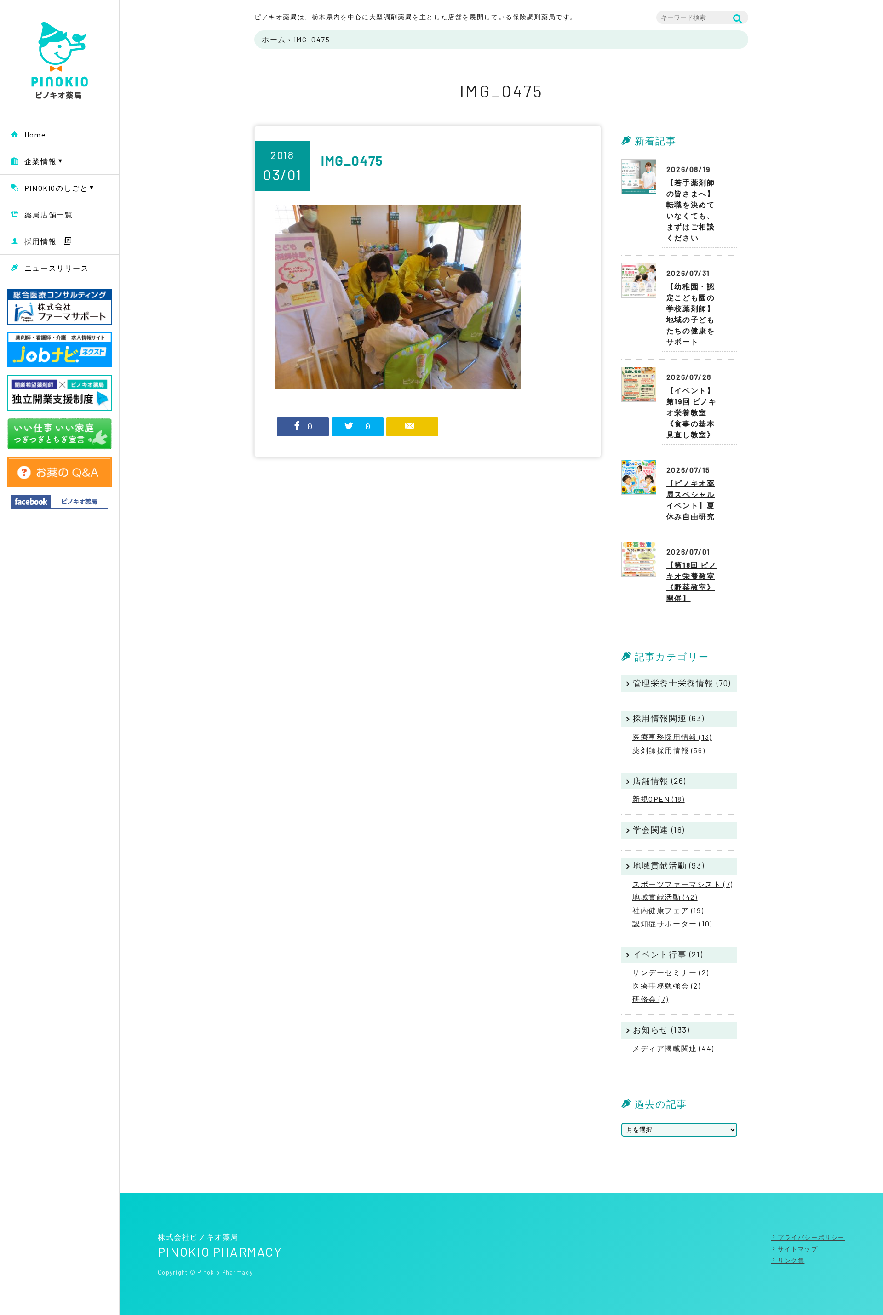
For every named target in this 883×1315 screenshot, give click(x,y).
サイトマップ (798, 1248)
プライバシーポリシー (811, 1237)
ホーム (274, 39)
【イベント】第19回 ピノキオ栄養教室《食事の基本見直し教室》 (691, 412)
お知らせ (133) (661, 1029)
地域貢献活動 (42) (665, 896)
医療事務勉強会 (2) (666, 985)
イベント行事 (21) (668, 954)
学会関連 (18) (659, 829)
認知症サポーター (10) (672, 923)
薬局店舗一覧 (48, 214)
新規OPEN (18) (658, 799)
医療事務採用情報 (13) (672, 736)
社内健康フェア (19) (668, 910)
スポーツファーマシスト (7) (682, 884)
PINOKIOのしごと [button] (56, 187)
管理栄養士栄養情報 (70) (682, 683)
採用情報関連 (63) (669, 718)
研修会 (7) (650, 999)
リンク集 (791, 1260)
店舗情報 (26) (659, 781)
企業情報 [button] (40, 161)
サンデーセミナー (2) (670, 972)
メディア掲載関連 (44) (673, 1048)
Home (35, 134)
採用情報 (40, 241)
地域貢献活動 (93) (669, 865)
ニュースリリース (56, 267)
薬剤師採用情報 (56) (668, 750)
